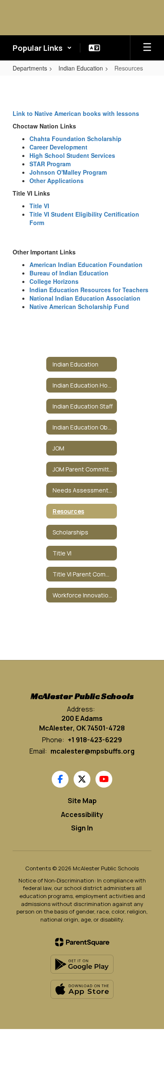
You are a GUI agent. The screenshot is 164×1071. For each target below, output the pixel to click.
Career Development (58, 147)
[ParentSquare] (82, 942)
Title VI (39, 206)
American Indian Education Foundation (86, 264)
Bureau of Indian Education (68, 273)
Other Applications (56, 180)
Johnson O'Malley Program (68, 172)
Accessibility (82, 814)
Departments (30, 68)
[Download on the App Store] (82, 989)
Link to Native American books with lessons (76, 113)
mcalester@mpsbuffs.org (92, 751)
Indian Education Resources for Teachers (88, 289)
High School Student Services (72, 155)
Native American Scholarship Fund (79, 306)
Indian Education (80, 68)
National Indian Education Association (84, 298)
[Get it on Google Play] (82, 964)
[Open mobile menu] (147, 47)
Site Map (82, 800)
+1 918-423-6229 (95, 739)
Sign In (82, 828)
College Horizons (54, 281)
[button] (42, 47)
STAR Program (50, 164)
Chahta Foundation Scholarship (75, 138)
